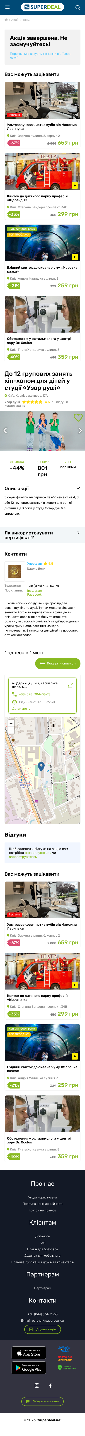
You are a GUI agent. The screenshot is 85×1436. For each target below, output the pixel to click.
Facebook (34, 594)
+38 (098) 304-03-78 (35, 694)
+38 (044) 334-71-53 (42, 1314)
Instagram (34, 591)
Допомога (42, 1236)
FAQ (42, 1243)
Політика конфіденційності (43, 1204)
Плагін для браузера (42, 1249)
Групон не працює (42, 1210)
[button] (41, 767)
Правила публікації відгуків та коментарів (42, 1262)
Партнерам (42, 1288)
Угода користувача (42, 1197)
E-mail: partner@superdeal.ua (42, 1321)
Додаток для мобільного (42, 1256)
